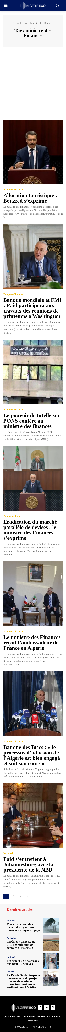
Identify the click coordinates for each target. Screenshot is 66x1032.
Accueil (17, 23)
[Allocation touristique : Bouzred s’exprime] (33, 152)
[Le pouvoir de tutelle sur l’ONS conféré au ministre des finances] (33, 372)
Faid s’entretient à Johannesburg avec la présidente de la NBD (28, 864)
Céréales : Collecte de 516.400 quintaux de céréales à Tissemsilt (21, 944)
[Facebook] (40, 1007)
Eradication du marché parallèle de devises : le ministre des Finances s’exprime (30, 530)
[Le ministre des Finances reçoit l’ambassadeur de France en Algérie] (33, 593)
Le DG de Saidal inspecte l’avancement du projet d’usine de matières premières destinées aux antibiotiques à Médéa (23, 981)
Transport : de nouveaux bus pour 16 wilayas (23, 962)
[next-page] (27, 896)
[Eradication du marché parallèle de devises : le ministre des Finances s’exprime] (33, 478)
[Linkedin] (46, 1007)
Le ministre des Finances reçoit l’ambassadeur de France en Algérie (31, 642)
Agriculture (12, 938)
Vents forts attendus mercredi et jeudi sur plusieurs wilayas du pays (23, 927)
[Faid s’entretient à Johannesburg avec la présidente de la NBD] (33, 815)
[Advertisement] (33, 85)
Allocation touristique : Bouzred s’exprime (30, 198)
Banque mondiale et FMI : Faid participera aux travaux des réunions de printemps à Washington (32, 308)
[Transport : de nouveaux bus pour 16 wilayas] (51, 961)
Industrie (11, 972)
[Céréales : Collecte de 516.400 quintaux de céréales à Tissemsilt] (51, 943)
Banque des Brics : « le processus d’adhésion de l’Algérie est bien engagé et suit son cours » (31, 755)
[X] (53, 1007)
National (8, 853)
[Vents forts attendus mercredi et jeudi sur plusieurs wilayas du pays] (51, 925)
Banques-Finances (13, 189)
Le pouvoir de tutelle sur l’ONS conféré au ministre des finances (31, 420)
